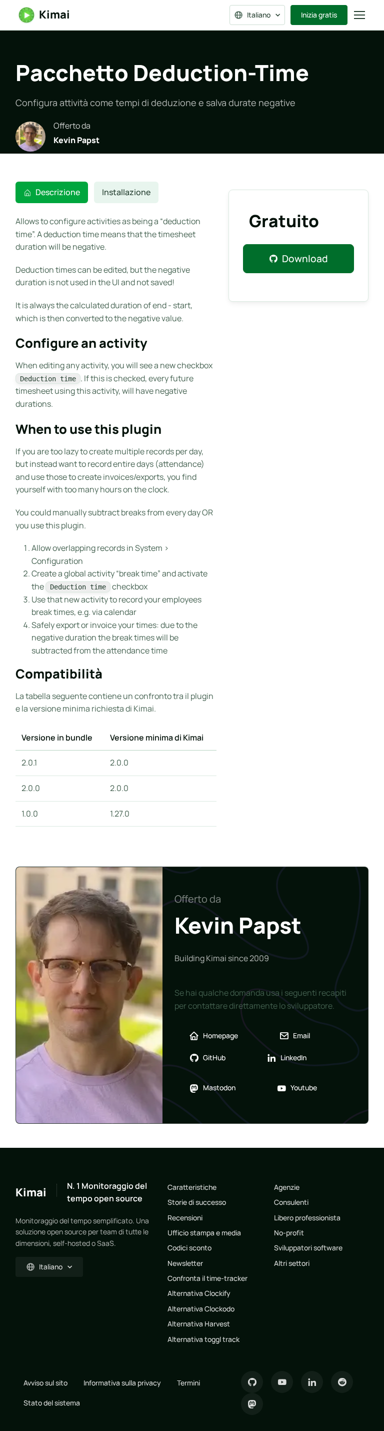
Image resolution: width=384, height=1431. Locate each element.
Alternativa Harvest (199, 1323)
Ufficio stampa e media (204, 1232)
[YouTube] (282, 1382)
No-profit (289, 1232)
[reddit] (342, 1382)
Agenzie (287, 1187)
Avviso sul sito (46, 1382)
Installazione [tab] (126, 192)
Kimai (54, 14)
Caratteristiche (192, 1187)
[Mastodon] (252, 1404)
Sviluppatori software (308, 1247)
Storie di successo (197, 1202)
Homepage (220, 1035)
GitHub (214, 1057)
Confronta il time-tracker (208, 1278)
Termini (188, 1382)
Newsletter (185, 1263)
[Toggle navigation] (359, 15)
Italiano (258, 15)
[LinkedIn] (312, 1382)
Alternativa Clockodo (201, 1308)
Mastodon (219, 1087)
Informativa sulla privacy (122, 1382)
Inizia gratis (319, 15)
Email (301, 1035)
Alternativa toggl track (204, 1339)
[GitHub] (252, 1382)
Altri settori (292, 1263)
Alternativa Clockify (199, 1293)
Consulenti (291, 1202)
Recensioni (185, 1217)
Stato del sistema (52, 1402)
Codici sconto (190, 1247)
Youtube (303, 1087)
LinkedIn (293, 1057)
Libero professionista (307, 1217)
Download (305, 258)
